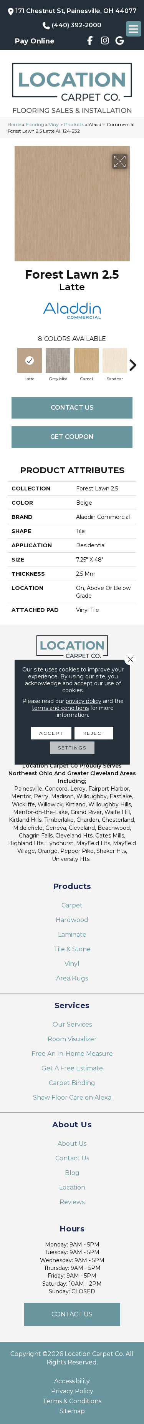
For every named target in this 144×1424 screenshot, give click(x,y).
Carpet (72, 905)
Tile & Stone (72, 949)
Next (132, 361)
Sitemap (72, 1411)
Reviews (72, 1202)
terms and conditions (60, 707)
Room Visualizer (72, 1039)
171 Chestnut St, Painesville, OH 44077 (75, 11)
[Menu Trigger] (133, 29)
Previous (11, 361)
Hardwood (72, 920)
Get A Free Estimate (72, 1068)
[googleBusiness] (119, 41)
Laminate (72, 934)
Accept (51, 733)
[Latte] (29, 360)
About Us (72, 1143)
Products (74, 124)
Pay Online (35, 41)
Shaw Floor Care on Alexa (72, 1097)
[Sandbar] (115, 360)
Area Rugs (72, 978)
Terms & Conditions (72, 1401)
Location (72, 1187)
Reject (94, 733)
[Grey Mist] (58, 360)
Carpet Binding (72, 1083)
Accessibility (72, 1381)
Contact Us (72, 407)
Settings (72, 747)
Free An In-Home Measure (72, 1053)
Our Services (72, 1024)
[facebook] (90, 41)
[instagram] (105, 41)
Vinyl (54, 124)
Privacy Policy (72, 1391)
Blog (72, 1172)
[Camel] (86, 360)
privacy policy (83, 700)
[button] (72, 1314)
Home (14, 124)
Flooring (35, 124)
